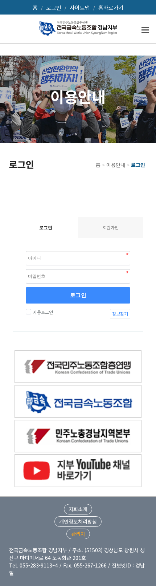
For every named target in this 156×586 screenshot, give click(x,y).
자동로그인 (43, 312)
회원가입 (111, 227)
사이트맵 (80, 7)
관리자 (78, 533)
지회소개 (78, 509)
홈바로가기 (111, 7)
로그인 (53, 7)
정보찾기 (120, 313)
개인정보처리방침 (78, 521)
